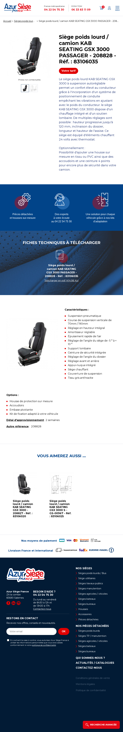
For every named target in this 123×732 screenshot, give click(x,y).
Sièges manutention (89, 588)
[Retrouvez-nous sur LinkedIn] (13, 603)
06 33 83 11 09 (80, 9)
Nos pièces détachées (92, 626)
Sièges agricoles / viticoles (92, 593)
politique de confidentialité (44, 645)
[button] (3, 496)
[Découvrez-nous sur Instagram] (18, 603)
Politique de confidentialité (91, 690)
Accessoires (84, 614)
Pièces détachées (88, 619)
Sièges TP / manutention (92, 635)
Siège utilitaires (86, 578)
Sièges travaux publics (90, 583)
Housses (83, 609)
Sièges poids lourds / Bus (92, 573)
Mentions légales (85, 684)
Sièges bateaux (86, 598)
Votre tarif (69, 70)
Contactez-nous (42, 609)
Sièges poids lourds (89, 630)
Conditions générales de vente (93, 678)
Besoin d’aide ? (44, 593)
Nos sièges (84, 568)
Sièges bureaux (86, 604)
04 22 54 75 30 (54, 9)
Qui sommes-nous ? (90, 658)
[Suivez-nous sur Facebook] (8, 603)
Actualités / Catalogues (95, 663)
